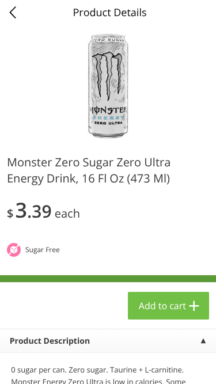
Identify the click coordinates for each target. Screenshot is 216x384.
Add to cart (162, 305)
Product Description (50, 341)
